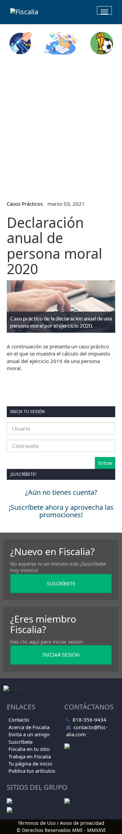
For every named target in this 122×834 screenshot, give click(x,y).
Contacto (18, 719)
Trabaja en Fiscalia (29, 756)
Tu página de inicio (30, 763)
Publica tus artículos (31, 770)
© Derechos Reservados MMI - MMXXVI (61, 830)
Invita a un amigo (28, 734)
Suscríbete (20, 741)
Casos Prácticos (25, 203)
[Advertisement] (61, 124)
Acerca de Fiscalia (28, 727)
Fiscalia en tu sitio (29, 748)
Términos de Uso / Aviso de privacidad (61, 823)
